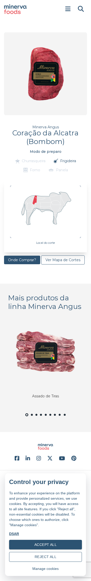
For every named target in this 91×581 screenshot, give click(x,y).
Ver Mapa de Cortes (63, 260)
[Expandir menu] (68, 9)
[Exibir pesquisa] (81, 9)
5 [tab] (46, 418)
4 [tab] (41, 418)
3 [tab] (36, 418)
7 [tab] (55, 418)
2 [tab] (32, 418)
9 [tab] (65, 418)
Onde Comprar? (22, 260)
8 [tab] (60, 418)
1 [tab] (27, 418)
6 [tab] (50, 418)
